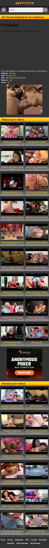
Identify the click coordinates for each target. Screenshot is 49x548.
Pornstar (12, 73)
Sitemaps (10, 543)
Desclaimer (19, 540)
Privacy (10, 540)
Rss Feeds (43, 540)
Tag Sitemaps (35, 543)
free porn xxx (11, 75)
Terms (3, 540)
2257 (27, 540)
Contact (34, 540)
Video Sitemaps (22, 543)
